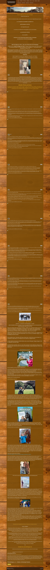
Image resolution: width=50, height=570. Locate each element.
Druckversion (9, 568)
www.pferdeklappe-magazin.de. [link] (27, 402)
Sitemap (12, 568)
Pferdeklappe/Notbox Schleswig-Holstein (11, 2)
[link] (25, 349)
